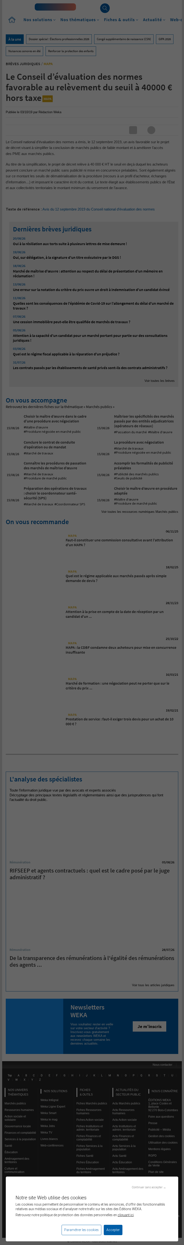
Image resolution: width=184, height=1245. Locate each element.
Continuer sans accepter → (149, 1187)
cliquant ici (126, 1215)
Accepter (113, 1230)
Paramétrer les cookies (81, 1230)
